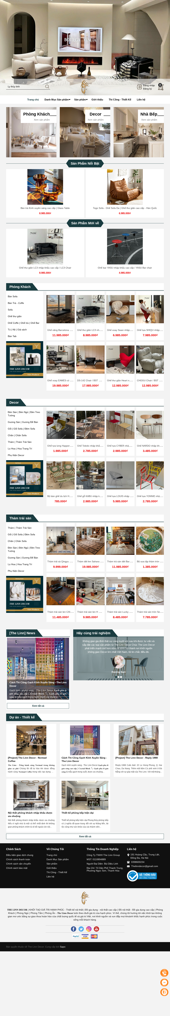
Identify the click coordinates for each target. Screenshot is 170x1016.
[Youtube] (96, 928)
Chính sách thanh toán (18, 859)
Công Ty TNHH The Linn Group (103, 855)
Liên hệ (50, 876)
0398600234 (137, 862)
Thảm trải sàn (20, 518)
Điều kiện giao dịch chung (19, 855)
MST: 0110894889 (96, 859)
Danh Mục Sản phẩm (57, 859)
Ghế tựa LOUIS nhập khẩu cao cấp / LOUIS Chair (103, 496)
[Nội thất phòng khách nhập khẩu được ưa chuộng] (31, 795)
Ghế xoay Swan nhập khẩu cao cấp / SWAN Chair (133, 330)
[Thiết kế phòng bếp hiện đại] (85, 795)
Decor (14, 402)
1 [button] (116, 677)
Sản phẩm (51, 863)
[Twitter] (81, 928)
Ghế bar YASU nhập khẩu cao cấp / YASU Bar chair (125, 267)
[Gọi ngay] (164, 973)
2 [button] (118, 677)
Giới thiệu (51, 868)
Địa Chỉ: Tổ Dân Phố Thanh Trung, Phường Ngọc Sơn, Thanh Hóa (105, 869)
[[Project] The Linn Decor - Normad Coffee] (31, 740)
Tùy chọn (45, 189)
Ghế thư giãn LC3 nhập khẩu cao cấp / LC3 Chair (45, 267)
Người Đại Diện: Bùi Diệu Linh (102, 863)
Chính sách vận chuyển (18, 863)
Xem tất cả (38, 705)
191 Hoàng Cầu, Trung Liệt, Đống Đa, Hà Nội (145, 856)
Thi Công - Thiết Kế (56, 872)
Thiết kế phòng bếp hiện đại (78, 812)
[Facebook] (73, 928)
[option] (85, 47)
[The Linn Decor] (85, 86)
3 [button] (121, 677)
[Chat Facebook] (164, 982)
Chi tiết (44, 189)
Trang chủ (51, 855)
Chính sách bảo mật (16, 868)
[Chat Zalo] (164, 992)
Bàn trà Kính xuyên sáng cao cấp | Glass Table (45, 208)
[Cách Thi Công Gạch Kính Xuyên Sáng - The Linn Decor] (85, 740)
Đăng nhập (149, 85)
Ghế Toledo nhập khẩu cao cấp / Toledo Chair (71, 445)
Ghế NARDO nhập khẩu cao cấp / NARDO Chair (132, 445)
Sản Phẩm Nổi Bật (85, 163)
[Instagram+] (88, 928)
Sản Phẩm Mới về (85, 223)
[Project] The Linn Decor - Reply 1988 (136, 757)
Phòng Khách (20, 287)
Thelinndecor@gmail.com (144, 866)
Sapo (62, 946)
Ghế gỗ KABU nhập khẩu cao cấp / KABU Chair (72, 496)
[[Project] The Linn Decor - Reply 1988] (138, 740)
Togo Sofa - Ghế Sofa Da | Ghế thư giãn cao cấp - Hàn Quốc (125, 208)
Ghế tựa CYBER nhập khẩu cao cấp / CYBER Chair (104, 445)
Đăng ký (147, 88)
